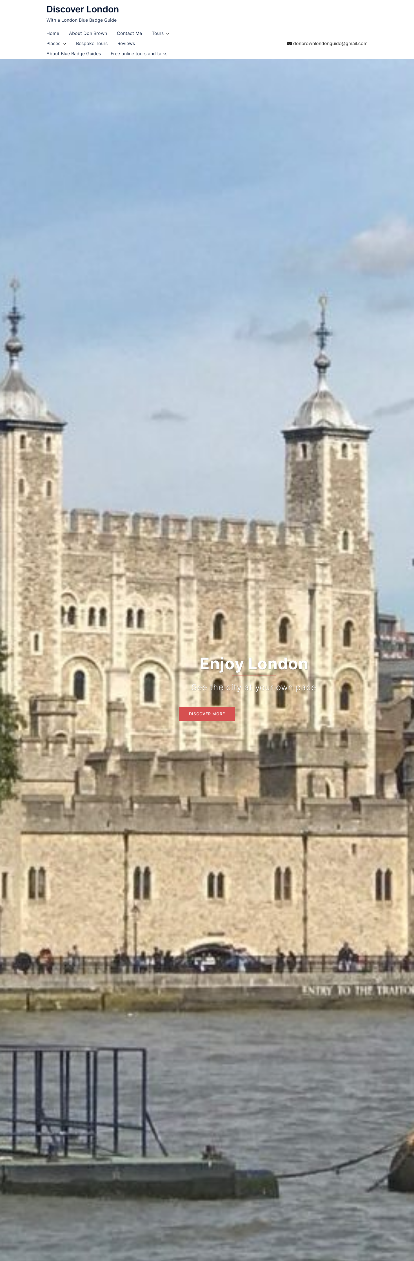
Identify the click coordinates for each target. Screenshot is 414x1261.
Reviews (126, 43)
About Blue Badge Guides (73, 53)
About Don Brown (88, 33)
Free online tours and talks (139, 53)
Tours (158, 33)
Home (52, 33)
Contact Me (129, 33)
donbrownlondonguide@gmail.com (330, 43)
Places (53, 43)
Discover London (82, 9)
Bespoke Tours (92, 43)
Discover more (207, 713)
